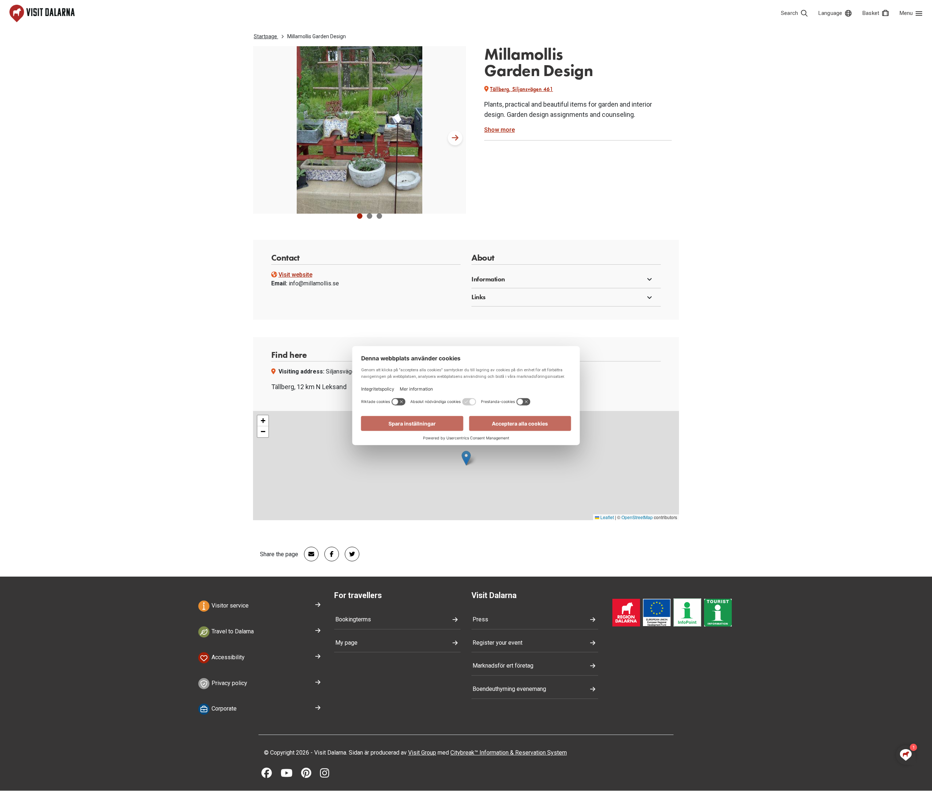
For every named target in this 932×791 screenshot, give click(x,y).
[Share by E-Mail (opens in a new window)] (308, 554)
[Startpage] (42, 13)
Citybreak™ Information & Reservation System (508, 752)
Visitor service (229, 605)
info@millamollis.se (314, 283)
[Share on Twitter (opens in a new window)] (349, 554)
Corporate (223, 708)
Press (480, 619)
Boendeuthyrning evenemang (509, 688)
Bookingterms (353, 619)
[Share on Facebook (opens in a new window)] (329, 554)
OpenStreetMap (637, 517)
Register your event (497, 642)
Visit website (295, 274)
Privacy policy (228, 683)
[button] (359, 216)
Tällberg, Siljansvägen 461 (521, 89)
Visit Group (422, 752)
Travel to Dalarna (232, 631)
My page (346, 642)
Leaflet (606, 517)
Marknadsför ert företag (503, 665)
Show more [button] (499, 129)
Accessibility (227, 657)
